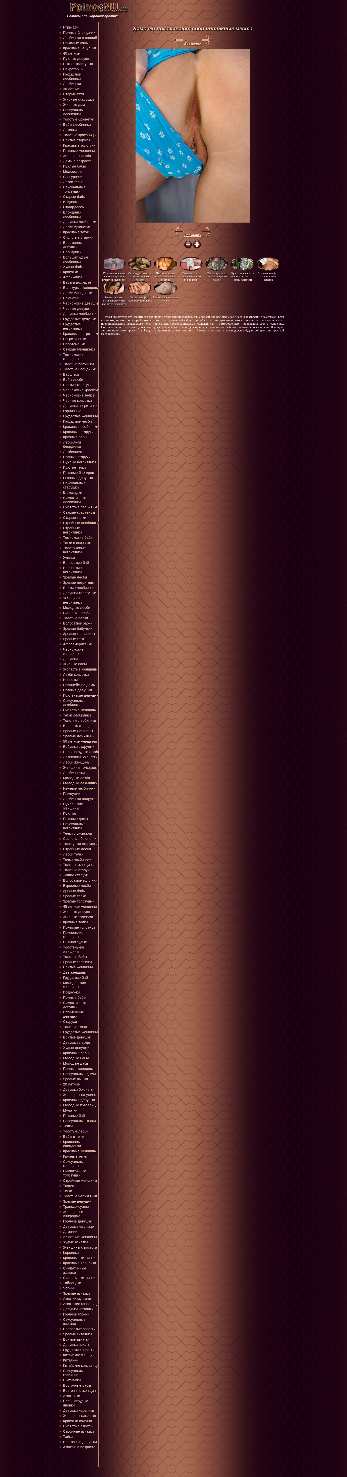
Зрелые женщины (78, 731)
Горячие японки (76, 1314)
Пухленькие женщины (73, 806)
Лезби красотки (76, 675)
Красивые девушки (79, 1100)
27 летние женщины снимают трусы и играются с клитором (114, 276)
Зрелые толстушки (78, 901)
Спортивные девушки (73, 1014)
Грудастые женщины (80, 416)
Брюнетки (71, 298)
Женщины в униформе (73, 1214)
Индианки (71, 202)
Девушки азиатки (77, 1345)
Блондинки (72, 252)
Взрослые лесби (77, 886)
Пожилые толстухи (79, 927)
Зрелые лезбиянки (78, 736)
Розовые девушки (78, 478)
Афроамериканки (77, 644)
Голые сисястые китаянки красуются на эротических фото (114, 300)
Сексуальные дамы (79, 1074)
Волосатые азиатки (79, 1329)
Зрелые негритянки (79, 583)
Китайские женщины (80, 1355)
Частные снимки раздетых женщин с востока (165, 276)
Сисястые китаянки (79, 1278)
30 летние (71, 89)
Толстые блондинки (79, 369)
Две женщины (75, 972)
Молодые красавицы (80, 1105)
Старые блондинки (79, 349)
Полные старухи (77, 457)
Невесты (70, 680)
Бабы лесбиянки (77, 125)
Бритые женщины (78, 967)
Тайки (68, 1437)
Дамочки (70, 1232)
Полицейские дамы (79, 685)
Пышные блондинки (80, 473)
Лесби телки (73, 854)
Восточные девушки (80, 1442)
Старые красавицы (79, 512)
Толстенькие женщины (73, 949)
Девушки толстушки (79, 593)
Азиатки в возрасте (79, 1447)
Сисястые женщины (80, 710)
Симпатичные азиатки (74, 1270)
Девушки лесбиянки (79, 314)
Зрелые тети (73, 639)
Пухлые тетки (74, 467)
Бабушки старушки (78, 747)
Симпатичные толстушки (74, 1173)
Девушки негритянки (80, 406)
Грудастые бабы (76, 978)
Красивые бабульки (79, 48)
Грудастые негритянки (72, 326)
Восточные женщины (80, 1391)
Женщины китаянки (79, 1416)
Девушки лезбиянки (79, 222)
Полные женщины (78, 1069)
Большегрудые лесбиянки (75, 259)
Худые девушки (76, 1048)
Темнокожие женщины (73, 357)
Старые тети (73, 94)
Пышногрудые (75, 942)
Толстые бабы (75, 957)
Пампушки (71, 794)
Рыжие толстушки (78, 64)
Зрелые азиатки (76, 1293)
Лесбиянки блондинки (72, 444)
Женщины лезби (77, 156)
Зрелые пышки (75, 1079)
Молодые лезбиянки (80, 783)
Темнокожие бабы (78, 538)
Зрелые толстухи (77, 962)
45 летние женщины (80, 907)
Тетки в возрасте (77, 543)
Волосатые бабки (77, 623)
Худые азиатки (75, 1242)
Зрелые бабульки (77, 629)
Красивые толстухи (79, 145)
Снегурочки (72, 177)
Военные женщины (79, 726)
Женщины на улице (79, 1095)
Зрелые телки (74, 896)
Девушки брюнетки (79, 1090)
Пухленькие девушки (80, 695)
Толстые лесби (75, 1131)
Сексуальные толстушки (74, 189)
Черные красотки (77, 401)
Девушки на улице (78, 1227)
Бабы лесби (73, 380)
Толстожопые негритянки (74, 550)
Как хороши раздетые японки (165, 299)
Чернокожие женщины (73, 651)
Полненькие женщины (73, 935)
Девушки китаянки (78, 1309)
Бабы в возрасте (77, 282)
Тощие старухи (75, 875)
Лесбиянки (72, 84)
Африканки (72, 277)
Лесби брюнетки (76, 227)
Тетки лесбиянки (77, 715)
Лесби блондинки (77, 293)
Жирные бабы (75, 664)
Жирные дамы (75, 105)
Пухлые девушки (77, 59)
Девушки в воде (76, 1043)
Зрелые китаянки (77, 1334)
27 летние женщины (80, 1237)
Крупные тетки (75, 1156)
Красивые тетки (76, 232)
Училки (69, 557)
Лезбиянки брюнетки (80, 757)
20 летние (71, 1084)
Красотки (70, 272)
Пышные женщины (79, 151)
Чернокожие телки (78, 395)
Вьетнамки (72, 1380)
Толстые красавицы (79, 135)
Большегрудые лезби (81, 752)
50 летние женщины (80, 741)
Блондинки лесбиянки (72, 214)
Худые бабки (74, 267)
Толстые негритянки (80, 1196)
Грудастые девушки (79, 319)
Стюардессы (74, 207)
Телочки (70, 1186)
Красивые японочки (79, 1263)
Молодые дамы (76, 1063)
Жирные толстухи (78, 917)
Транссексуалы (76, 1207)
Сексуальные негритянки (74, 826)
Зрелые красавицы (79, 634)
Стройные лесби (77, 849)
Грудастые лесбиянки (72, 76)
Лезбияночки (74, 452)
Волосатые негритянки (72, 570)
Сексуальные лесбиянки (74, 112)
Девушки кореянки (78, 1411)
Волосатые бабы (77, 563)
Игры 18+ (71, 27)
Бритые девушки (77, 1037)
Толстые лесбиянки (79, 721)
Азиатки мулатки (77, 1299)
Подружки (71, 992)
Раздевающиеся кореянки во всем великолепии (191, 276)
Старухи (70, 1022)
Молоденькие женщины (74, 985)
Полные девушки (77, 690)
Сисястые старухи (78, 237)
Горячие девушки (77, 1221)
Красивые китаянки (79, 1258)
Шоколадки (72, 493)
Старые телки (74, 518)
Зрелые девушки (77, 1201)
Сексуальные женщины (74, 1164)
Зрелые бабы (74, 891)
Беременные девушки (74, 245)
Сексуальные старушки (74, 485)
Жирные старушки (78, 99)
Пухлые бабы (74, 166)
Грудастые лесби (77, 421)
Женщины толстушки (81, 768)
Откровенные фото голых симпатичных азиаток (268, 276)
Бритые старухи (76, 140)
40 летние (71, 53)
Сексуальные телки (79, 1121)
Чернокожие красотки (81, 390)
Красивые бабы (76, 1053)
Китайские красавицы (81, 1366)
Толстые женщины (78, 865)
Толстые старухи (77, 870)
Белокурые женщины (81, 288)
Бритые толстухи (77, 385)
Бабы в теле (73, 1137)
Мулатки (70, 1110)
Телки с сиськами (77, 833)
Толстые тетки (75, 1027)
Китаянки (70, 1360)
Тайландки (72, 1283)
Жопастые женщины (80, 669)
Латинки (70, 130)
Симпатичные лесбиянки (74, 500)
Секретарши (73, 69)
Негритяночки (74, 339)
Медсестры (72, 172)
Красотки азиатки (77, 1421)
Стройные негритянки (72, 530)
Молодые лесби (76, 608)
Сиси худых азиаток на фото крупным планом (139, 276)
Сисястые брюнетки (79, 839)
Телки (68, 1126)
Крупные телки (75, 922)
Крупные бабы (75, 437)
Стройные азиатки (78, 1431)
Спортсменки (74, 344)
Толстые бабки (75, 618)
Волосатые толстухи (80, 880)
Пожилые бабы (76, 43)
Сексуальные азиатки (74, 1322)
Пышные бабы (75, 1116)
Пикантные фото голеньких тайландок (140, 299)
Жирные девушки (78, 912)
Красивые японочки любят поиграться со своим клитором (242, 276)
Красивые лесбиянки (80, 427)
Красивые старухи (78, 432)
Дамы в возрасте (77, 161)
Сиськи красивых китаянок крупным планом (217, 276)
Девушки (70, 659)
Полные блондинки (79, 33)
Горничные (72, 411)
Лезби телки (73, 182)
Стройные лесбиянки (81, 523)
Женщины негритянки (72, 600)
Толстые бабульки (78, 364)
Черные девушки (77, 309)
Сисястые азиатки (78, 1426)
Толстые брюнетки (78, 119)
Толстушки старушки (80, 844)
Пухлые (69, 814)
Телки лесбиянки (77, 860)
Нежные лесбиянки (79, 788)
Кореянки (71, 1253)
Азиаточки (71, 1396)
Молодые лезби (76, 778)
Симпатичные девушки (74, 1005)
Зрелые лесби (75, 577)
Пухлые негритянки (79, 462)
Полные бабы (74, 998)
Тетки (67, 1191)
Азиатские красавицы (81, 1304)
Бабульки (71, 374)
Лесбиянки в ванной (80, 38)
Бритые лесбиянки (78, 588)
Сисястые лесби (77, 613)
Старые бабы (74, 197)
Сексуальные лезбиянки (74, 703)
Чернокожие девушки (81, 303)
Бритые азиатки (76, 1339)
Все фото (192, 43)
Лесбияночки (74, 773)
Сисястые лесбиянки (80, 507)
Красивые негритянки (81, 334)
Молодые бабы (76, 1058)
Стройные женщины (80, 1181)
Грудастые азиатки (79, 1350)
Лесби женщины (76, 762)
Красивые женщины (80, 1151)
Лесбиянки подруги (79, 799)
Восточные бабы (77, 1385)
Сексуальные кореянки (74, 1373)
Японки (69, 1288)
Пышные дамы (75, 819)
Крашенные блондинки (73, 1144)
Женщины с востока (80, 1247)
